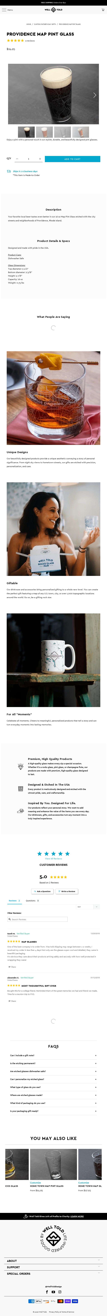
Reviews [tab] (13, 900)
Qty (9, 158)
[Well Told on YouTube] (53, 1292)
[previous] (9, 1170)
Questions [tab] (30, 900)
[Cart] (102, 10)
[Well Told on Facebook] (47, 1292)
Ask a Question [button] (44, 891)
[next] (94, 95)
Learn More (77, 1216)
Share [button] (13, 967)
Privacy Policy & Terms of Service (61, 1312)
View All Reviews (53, 858)
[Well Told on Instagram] (60, 1292)
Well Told (43, 1312)
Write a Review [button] (68, 891)
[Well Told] (53, 10)
